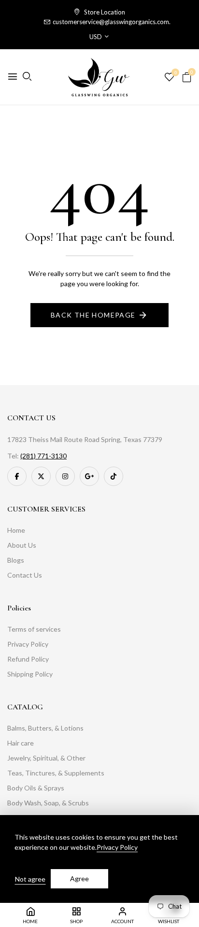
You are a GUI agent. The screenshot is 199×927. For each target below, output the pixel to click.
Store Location (104, 12)
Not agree (30, 879)
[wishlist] (169, 77)
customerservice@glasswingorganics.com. (112, 22)
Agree (79, 878)
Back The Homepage (93, 315)
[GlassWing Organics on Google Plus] (89, 476)
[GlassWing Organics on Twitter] (41, 476)
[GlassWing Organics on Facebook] (17, 476)
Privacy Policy (117, 847)
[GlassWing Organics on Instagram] (65, 476)
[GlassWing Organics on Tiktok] (113, 476)
